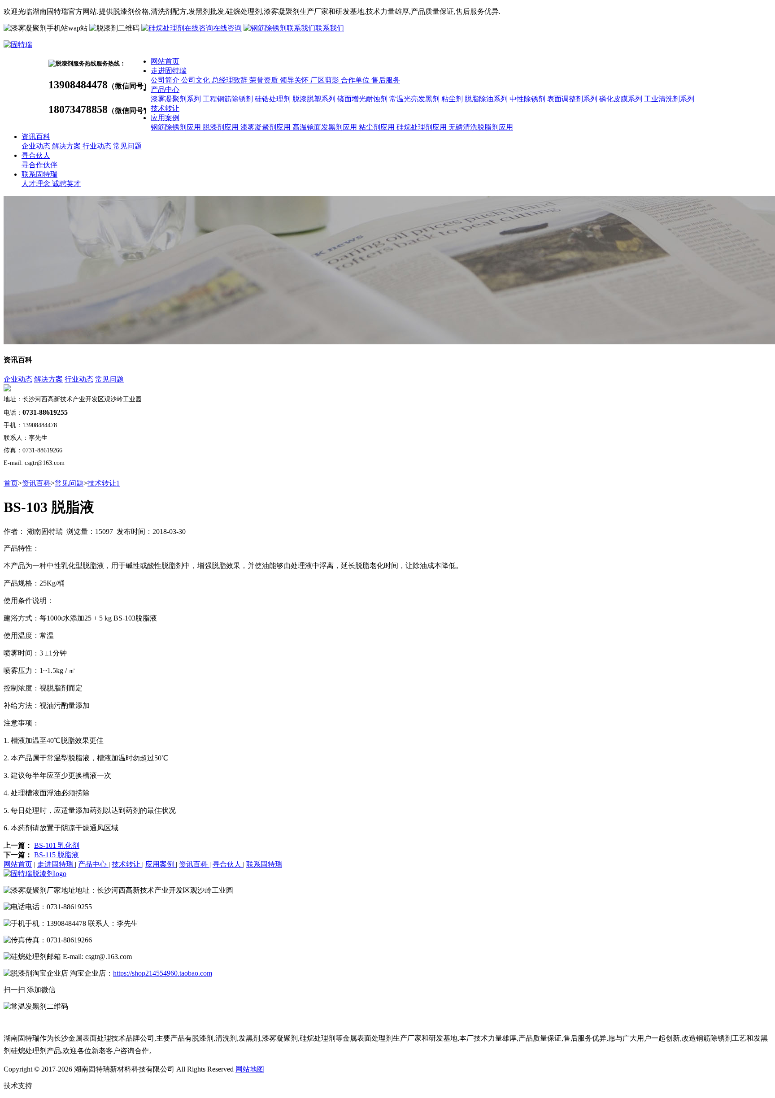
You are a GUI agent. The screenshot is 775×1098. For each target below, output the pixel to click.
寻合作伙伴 (39, 165)
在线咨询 (227, 28)
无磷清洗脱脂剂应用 (480, 127)
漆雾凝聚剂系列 (177, 99)
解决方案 (67, 146)
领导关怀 (295, 80)
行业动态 (98, 146)
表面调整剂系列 (573, 99)
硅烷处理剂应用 (422, 127)
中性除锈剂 (528, 99)
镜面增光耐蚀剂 (363, 99)
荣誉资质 (264, 80)
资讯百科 (36, 136)
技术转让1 (103, 483)
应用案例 (165, 118)
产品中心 (165, 89)
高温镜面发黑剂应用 (325, 127)
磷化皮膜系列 (621, 99)
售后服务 (385, 80)
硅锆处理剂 (273, 99)
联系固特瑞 (39, 174)
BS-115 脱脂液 (56, 855)
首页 (11, 483)
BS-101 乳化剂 (56, 845)
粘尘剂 (453, 99)
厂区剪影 (325, 80)
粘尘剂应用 (377, 127)
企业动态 (37, 146)
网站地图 (249, 1069)
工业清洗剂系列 (669, 99)
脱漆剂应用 (221, 127)
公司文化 (196, 80)
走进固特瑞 (169, 70)
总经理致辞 (230, 80)
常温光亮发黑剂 (415, 99)
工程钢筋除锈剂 (229, 99)
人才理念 (37, 183)
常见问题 (127, 146)
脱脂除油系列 (487, 99)
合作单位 (356, 80)
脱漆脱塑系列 (314, 99)
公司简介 (166, 80)
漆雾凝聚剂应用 (266, 127)
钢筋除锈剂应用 (177, 127)
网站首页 (165, 61)
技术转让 (165, 108)
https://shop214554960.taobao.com (162, 973)
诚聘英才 (66, 183)
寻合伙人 (36, 155)
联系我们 (329, 28)
